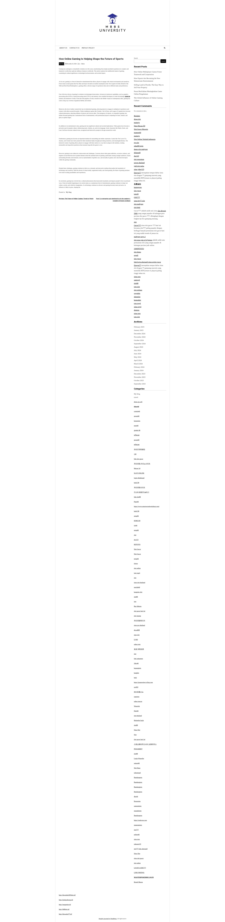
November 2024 (139, 337)
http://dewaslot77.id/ (65, 914)
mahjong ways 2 (140, 237)
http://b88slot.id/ (64, 909)
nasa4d (136, 425)
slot (135, 222)
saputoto (136, 697)
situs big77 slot (139, 201)
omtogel (137, 280)
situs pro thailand (139, 625)
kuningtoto (138, 187)
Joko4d (136, 663)
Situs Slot (137, 730)
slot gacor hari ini (139, 611)
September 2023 (140, 384)
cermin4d (137, 411)
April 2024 (138, 360)
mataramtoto (138, 825)
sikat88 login (138, 146)
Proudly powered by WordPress (108, 918)
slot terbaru (138, 290)
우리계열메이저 (139, 620)
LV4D (136, 639)
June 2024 (137, 354)
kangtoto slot (138, 592)
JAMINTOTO (139, 249)
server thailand (139, 163)
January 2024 (138, 370)
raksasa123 (137, 844)
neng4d (136, 516)
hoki (135, 678)
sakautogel (137, 773)
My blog (61, 63)
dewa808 (137, 630)
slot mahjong (138, 204)
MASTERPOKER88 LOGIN (144, 877)
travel (136, 397)
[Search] (164, 48)
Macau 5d (137, 468)
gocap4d (136, 416)
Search (136, 58)
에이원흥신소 (138, 692)
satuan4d (137, 763)
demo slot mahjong (141, 149)
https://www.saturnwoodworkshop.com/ (146, 506)
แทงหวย (127, 96)
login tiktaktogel (139, 478)
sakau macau (138, 701)
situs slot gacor (139, 858)
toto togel (137, 303)
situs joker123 (139, 169)
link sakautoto (138, 658)
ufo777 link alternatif (140, 849)
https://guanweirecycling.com (143, 682)
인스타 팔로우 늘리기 (141, 492)
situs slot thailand (139, 582)
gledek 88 (137, 430)
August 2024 (138, 347)
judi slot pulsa (139, 166)
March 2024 (138, 364)
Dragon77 (137, 173)
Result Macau (138, 882)
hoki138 (136, 483)
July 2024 (137, 350)
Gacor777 (137, 225)
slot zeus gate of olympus (143, 240)
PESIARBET (138, 749)
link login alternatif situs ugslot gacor (147, 262)
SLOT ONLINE (139, 473)
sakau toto (137, 644)
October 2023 (139, 380)
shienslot (137, 297)
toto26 (136, 194)
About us (63, 48)
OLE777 (137, 197)
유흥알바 (137, 184)
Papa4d (136, 502)
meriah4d (137, 587)
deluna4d (137, 153)
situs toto (137, 277)
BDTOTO (137, 544)
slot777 (136, 830)
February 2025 (139, 327)
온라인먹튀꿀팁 (139, 449)
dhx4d (136, 796)
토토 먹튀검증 (139, 649)
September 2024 (140, 344)
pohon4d (136, 834)
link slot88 (137, 497)
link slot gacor (138, 459)
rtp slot (136, 143)
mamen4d (137, 133)
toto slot (137, 287)
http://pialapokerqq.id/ (66, 900)
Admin (83, 63)
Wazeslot (137, 706)
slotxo (136, 563)
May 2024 (137, 357)
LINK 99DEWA (139, 872)
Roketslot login (139, 720)
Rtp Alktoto (137, 606)
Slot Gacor (137, 549)
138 (135, 454)
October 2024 (139, 340)
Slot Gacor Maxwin (141, 129)
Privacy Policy (88, 48)
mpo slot (136, 635)
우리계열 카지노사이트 (142, 464)
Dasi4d (136, 711)
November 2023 (139, 377)
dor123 (136, 156)
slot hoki (137, 207)
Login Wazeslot (139, 758)
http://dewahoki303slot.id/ (67, 895)
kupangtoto (137, 668)
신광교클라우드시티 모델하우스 (145, 744)
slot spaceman (139, 159)
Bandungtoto (138, 777)
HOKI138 (137, 521)
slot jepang (137, 616)
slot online (137, 568)
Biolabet (137, 116)
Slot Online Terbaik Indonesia (144, 139)
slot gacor (137, 191)
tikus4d (136, 406)
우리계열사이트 (139, 487)
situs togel (137, 307)
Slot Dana (137, 768)
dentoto (136, 310)
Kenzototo (137, 801)
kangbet (136, 673)
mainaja (137, 122)
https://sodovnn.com (140, 820)
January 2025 (138, 330)
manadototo (137, 811)
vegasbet (137, 293)
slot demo (137, 252)
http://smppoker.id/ (65, 904)
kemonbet (137, 300)
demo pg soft (138, 402)
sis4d (135, 525)
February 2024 (139, 367)
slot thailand (138, 716)
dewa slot (137, 119)
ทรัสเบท (136, 435)
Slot (135, 735)
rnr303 (136, 687)
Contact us (74, 48)
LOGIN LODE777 (140, 868)
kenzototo (137, 421)
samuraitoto (137, 806)
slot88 (136, 283)
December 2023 (139, 374)
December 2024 (139, 334)
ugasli (136, 255)
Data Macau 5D (139, 126)
